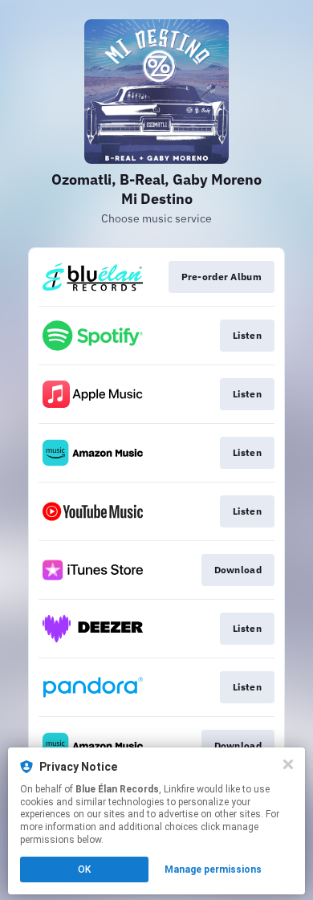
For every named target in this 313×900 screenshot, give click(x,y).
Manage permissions (213, 869)
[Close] (288, 764)
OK (84, 869)
